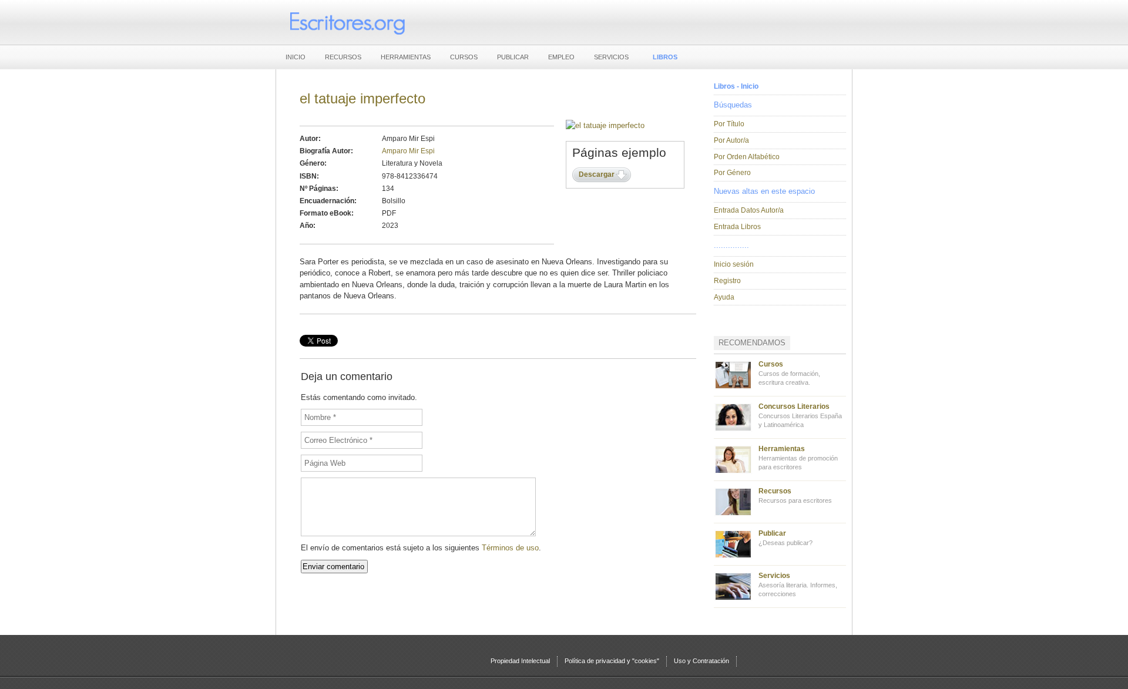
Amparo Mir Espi (408, 151)
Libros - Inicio (736, 86)
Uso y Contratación (701, 660)
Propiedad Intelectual (520, 660)
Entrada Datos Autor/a (749, 210)
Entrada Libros (737, 227)
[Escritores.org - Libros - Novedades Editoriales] (346, 22)
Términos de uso (510, 547)
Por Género (732, 173)
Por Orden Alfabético (747, 157)
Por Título (729, 124)
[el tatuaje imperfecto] (605, 125)
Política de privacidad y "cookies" (612, 660)
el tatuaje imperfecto (362, 98)
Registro (727, 281)
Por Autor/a (731, 140)
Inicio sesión (734, 264)
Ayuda (724, 297)
